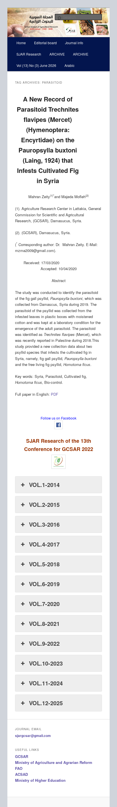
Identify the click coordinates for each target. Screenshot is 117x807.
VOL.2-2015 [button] (44, 504)
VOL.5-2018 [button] (44, 564)
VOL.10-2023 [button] (46, 663)
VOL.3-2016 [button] (44, 524)
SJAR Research (28, 54)
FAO (18, 768)
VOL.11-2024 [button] (46, 683)
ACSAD (21, 774)
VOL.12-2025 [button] (46, 703)
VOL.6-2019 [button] (44, 584)
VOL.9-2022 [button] (44, 643)
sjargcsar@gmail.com (33, 735)
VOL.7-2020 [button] (44, 604)
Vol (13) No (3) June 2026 (36, 65)
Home (21, 42)
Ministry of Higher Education (40, 780)
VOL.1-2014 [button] (44, 484)
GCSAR (21, 756)
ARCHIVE (57, 54)
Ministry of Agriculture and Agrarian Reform (53, 762)
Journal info (74, 42)
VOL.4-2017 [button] (44, 544)
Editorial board (45, 42)
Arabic (69, 65)
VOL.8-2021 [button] (44, 623)
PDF (54, 394)
